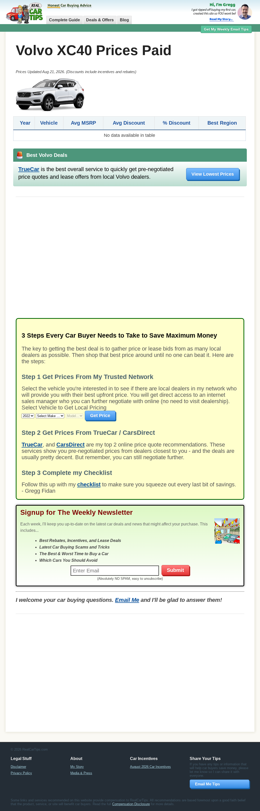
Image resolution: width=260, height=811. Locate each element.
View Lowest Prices (212, 174)
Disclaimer (18, 767)
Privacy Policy (21, 773)
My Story (77, 767)
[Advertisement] (130, 260)
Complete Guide (64, 20)
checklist (89, 484)
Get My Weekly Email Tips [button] (226, 29)
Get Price (100, 415)
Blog (124, 20)
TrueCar (28, 169)
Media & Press (81, 773)
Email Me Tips (207, 784)
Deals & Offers (100, 20)
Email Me (127, 600)
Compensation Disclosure (131, 804)
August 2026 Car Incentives (150, 767)
